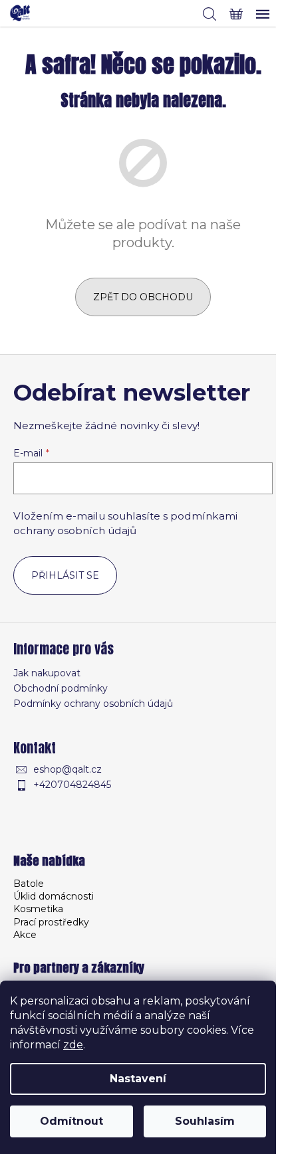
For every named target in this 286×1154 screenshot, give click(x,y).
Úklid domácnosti (53, 896)
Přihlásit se (65, 575)
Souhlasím (205, 1121)
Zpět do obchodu (143, 297)
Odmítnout (71, 1121)
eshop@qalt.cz (67, 769)
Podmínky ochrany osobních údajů (93, 704)
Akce (25, 935)
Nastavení (138, 1078)
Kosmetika (38, 909)
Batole (28, 884)
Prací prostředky (51, 922)
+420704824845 (72, 785)
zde (73, 1044)
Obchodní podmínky (60, 688)
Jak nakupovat (46, 673)
